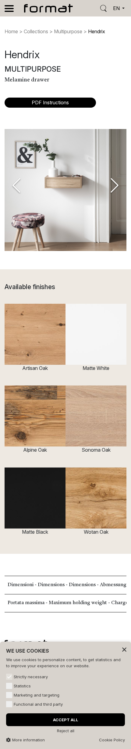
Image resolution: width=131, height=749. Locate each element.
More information (28, 739)
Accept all (65, 719)
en (117, 8)
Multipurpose (68, 31)
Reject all (65, 730)
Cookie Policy (112, 739)
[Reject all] (124, 649)
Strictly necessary (31, 676)
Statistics (22, 685)
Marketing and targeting (36, 695)
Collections (36, 31)
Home (11, 31)
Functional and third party (38, 704)
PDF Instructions (50, 102)
